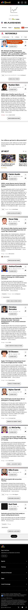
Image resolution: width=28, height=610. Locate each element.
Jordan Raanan (15, 209)
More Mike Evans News (14, 498)
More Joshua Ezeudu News (14, 301)
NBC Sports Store (5, 594)
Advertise (3, 593)
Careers (7, 593)
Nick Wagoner (15, 494)
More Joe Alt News (14, 79)
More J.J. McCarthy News (14, 464)
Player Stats (12, 46)
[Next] (26, 151)
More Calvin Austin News (14, 213)
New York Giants (6, 297)
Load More (14, 536)
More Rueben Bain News (14, 118)
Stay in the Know (5, 550)
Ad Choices (17, 594)
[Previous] (23, 151)
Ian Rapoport (23, 75)
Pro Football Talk (12, 418)
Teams (9, 27)
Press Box (11, 594)
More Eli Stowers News (14, 383)
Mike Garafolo (11, 253)
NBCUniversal (9, 598)
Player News (17, 27)
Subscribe (4, 555)
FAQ (19, 593)
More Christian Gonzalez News (14, 345)
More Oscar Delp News (14, 260)
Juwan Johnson (6, 256)
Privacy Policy (23, 594)
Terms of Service (20, 595)
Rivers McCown (5, 457)
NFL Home (4, 27)
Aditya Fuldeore (14, 290)
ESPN (10, 342)
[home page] (6, 2)
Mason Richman (5, 527)
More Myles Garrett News (14, 421)
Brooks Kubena (12, 380)
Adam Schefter (12, 115)
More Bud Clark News (14, 531)
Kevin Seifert (11, 460)
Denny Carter (8, 112)
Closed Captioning (14, 593)
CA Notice (14, 595)
